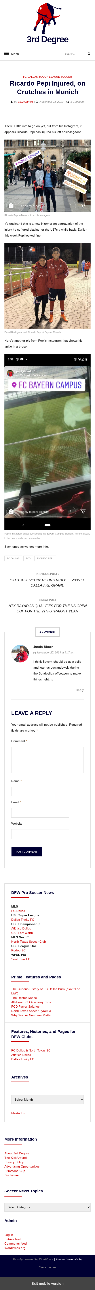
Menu (13, 54)
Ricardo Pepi (45, 558)
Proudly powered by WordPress (33, 1259)
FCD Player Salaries (25, 1006)
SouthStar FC (20, 959)
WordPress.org (14, 1248)
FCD (28, 558)
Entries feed (12, 1239)
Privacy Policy (14, 1162)
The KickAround (15, 1157)
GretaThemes (47, 1267)
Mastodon (18, 1113)
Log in (8, 1234)
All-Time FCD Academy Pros (31, 1002)
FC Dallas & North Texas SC (31, 1050)
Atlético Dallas (21, 928)
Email (16, 802)
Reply (80, 690)
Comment (19, 741)
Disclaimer (11, 1175)
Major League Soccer (55, 76)
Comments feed (15, 1243)
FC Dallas (30, 76)
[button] (8, 116)
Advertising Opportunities (22, 1166)
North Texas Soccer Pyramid (31, 1011)
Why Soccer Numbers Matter (31, 1015)
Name (16, 781)
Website (17, 823)
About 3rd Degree (16, 1153)
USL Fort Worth (22, 933)
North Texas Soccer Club (28, 941)
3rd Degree (47, 39)
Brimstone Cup (14, 1171)
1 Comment (77, 101)
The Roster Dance (24, 997)
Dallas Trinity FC (22, 919)
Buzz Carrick (25, 101)
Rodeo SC (18, 950)
